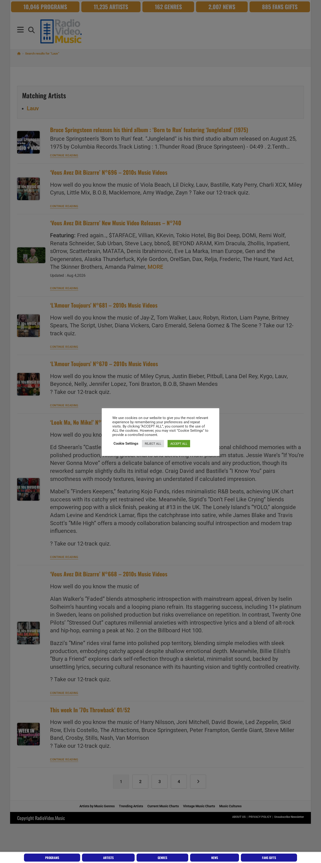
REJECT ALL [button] (153, 443)
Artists (108, 857)
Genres (162, 857)
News (214, 857)
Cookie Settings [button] (126, 443)
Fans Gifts (269, 857)
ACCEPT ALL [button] (178, 443)
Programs (52, 857)
